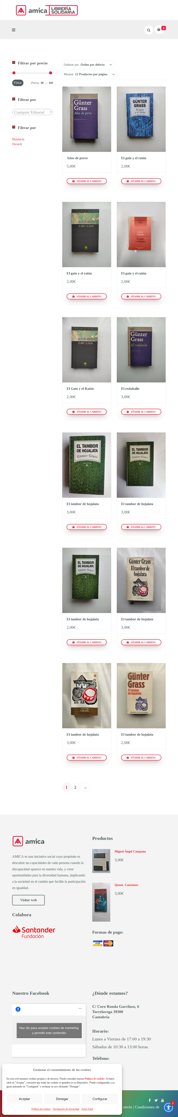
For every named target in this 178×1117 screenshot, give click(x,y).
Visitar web (28, 900)
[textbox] (32, 112)
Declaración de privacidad (66, 1108)
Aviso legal (87, 1108)
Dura (15, 144)
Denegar (62, 1099)
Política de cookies (41, 1108)
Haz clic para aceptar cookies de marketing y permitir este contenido (49, 1030)
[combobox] (32, 112)
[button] (168, 1107)
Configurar (99, 1099)
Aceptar (24, 1099)
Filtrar (18, 82)
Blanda (16, 139)
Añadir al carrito (88, 181)
